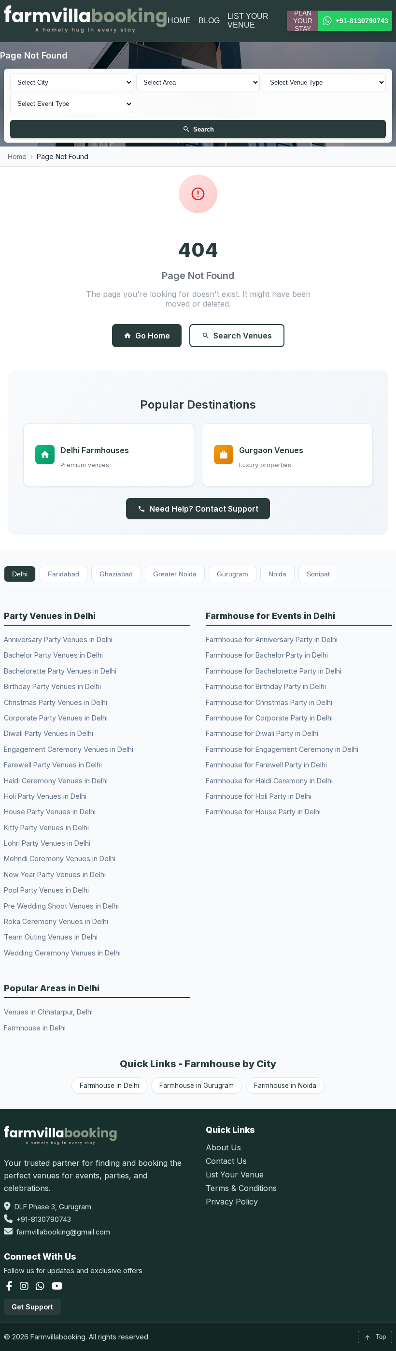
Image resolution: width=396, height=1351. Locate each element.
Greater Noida (175, 574)
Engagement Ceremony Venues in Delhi (68, 749)
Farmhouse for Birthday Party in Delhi (266, 686)
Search (203, 129)
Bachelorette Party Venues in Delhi (60, 671)
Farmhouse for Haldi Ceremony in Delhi (269, 781)
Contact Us (226, 1161)
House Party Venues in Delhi (50, 812)
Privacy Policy (232, 1201)
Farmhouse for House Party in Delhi (263, 812)
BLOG (209, 20)
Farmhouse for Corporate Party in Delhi (269, 718)
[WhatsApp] (41, 1287)
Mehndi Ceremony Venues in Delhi (59, 858)
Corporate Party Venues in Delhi (56, 718)
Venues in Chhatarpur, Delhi (48, 1012)
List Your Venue (235, 1174)
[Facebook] (10, 1287)
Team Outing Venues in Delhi (51, 937)
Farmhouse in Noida (285, 1085)
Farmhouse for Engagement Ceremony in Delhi (282, 749)
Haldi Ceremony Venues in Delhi (56, 781)
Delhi (20, 574)
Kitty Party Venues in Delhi (46, 827)
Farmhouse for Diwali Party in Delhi (262, 733)
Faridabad (63, 574)
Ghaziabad (116, 574)
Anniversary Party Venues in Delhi (58, 639)
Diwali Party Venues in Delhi (48, 733)
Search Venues (242, 335)
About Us (223, 1147)
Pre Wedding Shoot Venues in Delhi (61, 906)
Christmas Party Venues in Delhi (55, 702)
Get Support (32, 1307)
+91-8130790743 (43, 1219)
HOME (179, 20)
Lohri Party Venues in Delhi (47, 843)
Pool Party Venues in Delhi (46, 890)
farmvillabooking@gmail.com (63, 1232)
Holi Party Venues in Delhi (45, 796)
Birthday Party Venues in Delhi (52, 686)
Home (17, 156)
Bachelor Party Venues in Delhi (53, 655)
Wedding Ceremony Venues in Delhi (62, 953)
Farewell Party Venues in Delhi (53, 765)
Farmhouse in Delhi (35, 1028)
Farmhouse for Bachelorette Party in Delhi (273, 671)
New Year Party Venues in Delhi (55, 874)
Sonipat (318, 574)
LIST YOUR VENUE (248, 20)
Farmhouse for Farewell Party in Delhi (266, 765)
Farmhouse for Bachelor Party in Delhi (267, 655)
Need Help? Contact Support (203, 509)
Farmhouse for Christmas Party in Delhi (269, 702)
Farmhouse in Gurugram (196, 1085)
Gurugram (232, 574)
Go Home (152, 335)
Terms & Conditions (241, 1188)
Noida (277, 574)
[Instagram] (25, 1287)
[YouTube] (57, 1287)
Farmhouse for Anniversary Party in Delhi (272, 639)
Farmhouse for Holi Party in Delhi (258, 796)
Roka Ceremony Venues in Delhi (56, 921)
